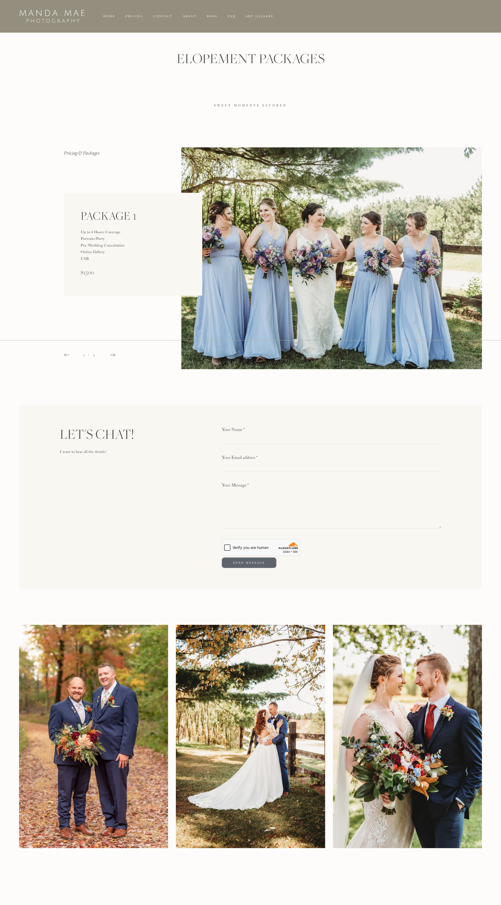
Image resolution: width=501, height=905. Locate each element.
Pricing (134, 16)
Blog (212, 16)
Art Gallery (260, 16)
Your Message (235, 485)
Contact (163, 16)
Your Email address (240, 457)
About (190, 16)
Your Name (233, 429)
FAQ (232, 16)
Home (109, 16)
